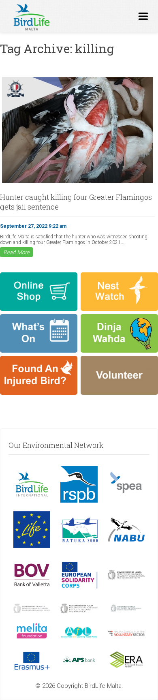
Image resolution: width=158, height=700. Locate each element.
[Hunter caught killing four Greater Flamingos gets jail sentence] (77, 182)
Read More (16, 252)
